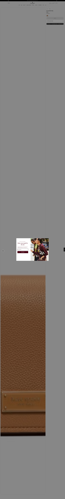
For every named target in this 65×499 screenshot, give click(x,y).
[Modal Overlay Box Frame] (32, 249)
